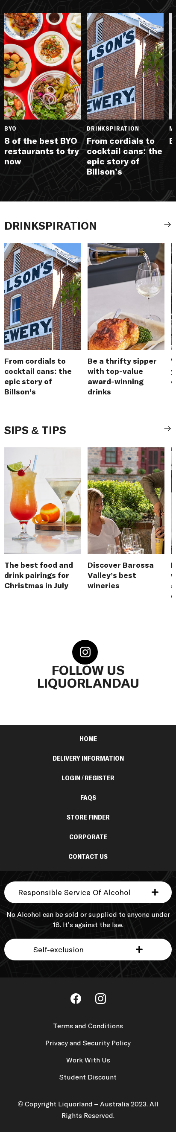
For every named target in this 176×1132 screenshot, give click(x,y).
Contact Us (88, 856)
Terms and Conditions (88, 1026)
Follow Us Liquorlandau (88, 677)
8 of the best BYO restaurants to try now (41, 151)
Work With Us (88, 1060)
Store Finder (88, 817)
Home (88, 738)
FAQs (88, 797)
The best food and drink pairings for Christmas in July (38, 576)
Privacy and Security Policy (88, 1043)
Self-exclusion (58, 950)
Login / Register (88, 778)
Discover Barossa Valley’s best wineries (121, 576)
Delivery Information (88, 758)
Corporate (88, 837)
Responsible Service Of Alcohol (74, 893)
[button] (88, 892)
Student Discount (88, 1077)
